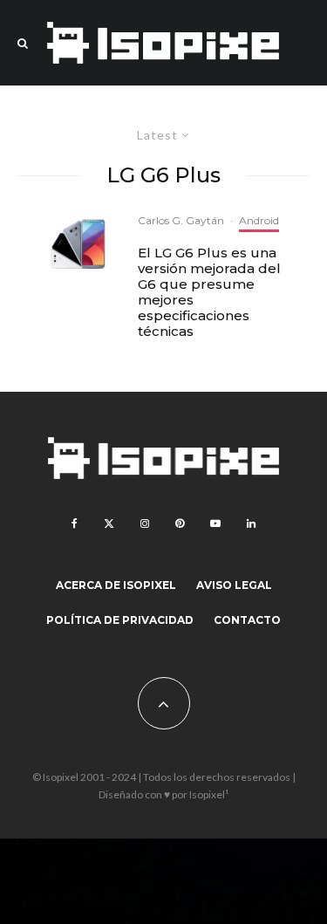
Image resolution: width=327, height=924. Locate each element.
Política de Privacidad (120, 619)
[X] (109, 523)
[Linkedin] (251, 523)
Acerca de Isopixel (116, 585)
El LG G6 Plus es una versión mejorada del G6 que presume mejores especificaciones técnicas (209, 292)
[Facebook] (74, 523)
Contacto (247, 619)
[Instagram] (144, 523)
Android (259, 220)
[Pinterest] (179, 523)
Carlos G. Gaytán (181, 220)
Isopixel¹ (208, 794)
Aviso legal (234, 585)
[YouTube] (215, 523)
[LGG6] (80, 244)
